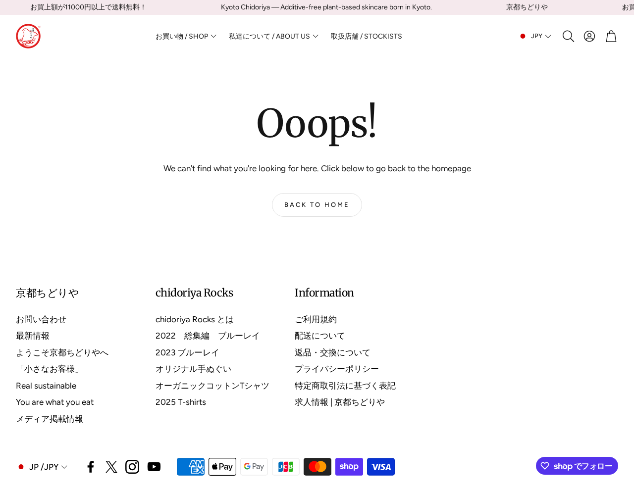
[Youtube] (154, 467)
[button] (568, 36)
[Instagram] (132, 467)
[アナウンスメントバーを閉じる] (624, 7)
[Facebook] (91, 467)
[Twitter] (111, 467)
